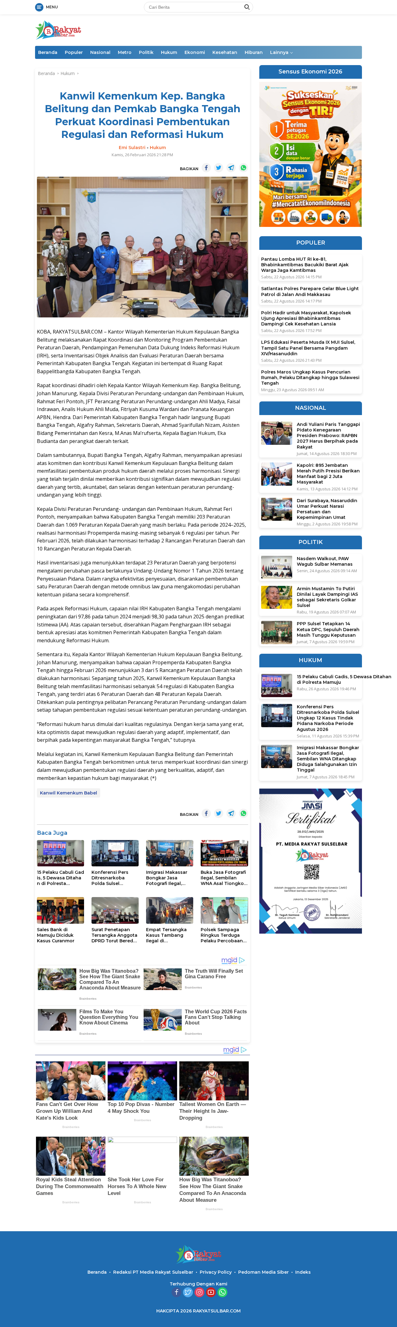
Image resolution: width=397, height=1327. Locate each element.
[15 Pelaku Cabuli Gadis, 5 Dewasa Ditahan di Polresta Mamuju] (60, 853)
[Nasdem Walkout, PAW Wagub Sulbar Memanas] (276, 567)
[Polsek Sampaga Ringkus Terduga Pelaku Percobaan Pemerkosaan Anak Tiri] (224, 910)
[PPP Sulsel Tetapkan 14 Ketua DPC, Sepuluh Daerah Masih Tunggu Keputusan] (276, 632)
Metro (125, 52)
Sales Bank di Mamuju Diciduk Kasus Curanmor (55, 935)
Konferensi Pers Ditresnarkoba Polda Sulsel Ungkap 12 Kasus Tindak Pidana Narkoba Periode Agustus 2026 (111, 878)
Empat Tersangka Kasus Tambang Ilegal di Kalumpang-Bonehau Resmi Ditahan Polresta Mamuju (166, 935)
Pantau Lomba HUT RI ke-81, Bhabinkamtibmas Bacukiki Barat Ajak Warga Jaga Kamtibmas (305, 264)
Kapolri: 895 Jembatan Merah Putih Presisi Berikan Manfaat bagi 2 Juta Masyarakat (328, 473)
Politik (146, 52)
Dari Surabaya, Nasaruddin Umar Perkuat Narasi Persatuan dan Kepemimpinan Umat (327, 509)
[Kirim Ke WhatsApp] (243, 167)
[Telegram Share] (231, 167)
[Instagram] (199, 1292)
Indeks (303, 1272)
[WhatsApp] (222, 1292)
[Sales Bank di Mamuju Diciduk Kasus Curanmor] (60, 910)
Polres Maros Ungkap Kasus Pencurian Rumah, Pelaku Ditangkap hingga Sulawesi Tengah (310, 377)
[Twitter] (188, 1292)
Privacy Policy (216, 1272)
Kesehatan (224, 52)
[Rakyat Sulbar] (58, 30)
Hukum (169, 52)
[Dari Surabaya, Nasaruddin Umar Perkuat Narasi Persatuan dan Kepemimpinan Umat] (276, 509)
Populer (74, 52)
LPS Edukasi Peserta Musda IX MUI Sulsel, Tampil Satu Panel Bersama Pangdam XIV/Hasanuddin (308, 347)
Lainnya (279, 52)
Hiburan (254, 52)
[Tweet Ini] (218, 167)
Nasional (100, 52)
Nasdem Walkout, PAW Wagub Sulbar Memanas (325, 561)
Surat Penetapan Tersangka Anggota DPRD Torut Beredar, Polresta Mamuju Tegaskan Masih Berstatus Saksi (115, 935)
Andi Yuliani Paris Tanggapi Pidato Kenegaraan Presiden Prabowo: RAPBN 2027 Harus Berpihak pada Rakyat (328, 436)
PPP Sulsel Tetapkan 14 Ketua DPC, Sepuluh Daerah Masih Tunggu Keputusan (328, 629)
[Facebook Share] (206, 167)
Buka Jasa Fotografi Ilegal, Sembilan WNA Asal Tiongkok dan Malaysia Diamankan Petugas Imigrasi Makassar (224, 878)
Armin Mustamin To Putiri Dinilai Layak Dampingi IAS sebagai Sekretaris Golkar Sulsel (327, 597)
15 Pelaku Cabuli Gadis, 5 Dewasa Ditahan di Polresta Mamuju (60, 878)
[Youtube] (211, 1292)
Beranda (47, 52)
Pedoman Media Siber (263, 1272)
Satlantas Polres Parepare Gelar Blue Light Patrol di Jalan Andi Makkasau (310, 291)
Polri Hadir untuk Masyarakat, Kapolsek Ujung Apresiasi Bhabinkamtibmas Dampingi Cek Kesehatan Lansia (306, 318)
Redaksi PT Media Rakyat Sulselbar (153, 1272)
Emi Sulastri (132, 147)
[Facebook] (176, 1292)
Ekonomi (195, 52)
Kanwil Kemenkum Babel (68, 793)
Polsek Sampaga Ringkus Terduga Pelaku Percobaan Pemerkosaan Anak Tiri (223, 935)
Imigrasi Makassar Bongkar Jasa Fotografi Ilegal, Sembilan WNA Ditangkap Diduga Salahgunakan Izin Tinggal (167, 878)
